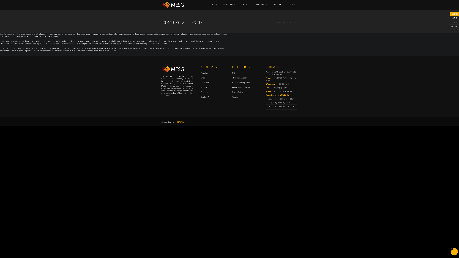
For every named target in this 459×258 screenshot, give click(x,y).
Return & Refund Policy (241, 87)
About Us (204, 73)
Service (272, 22)
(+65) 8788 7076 (280, 78)
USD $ (453, 18)
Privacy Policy (237, 92)
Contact (277, 5)
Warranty (235, 97)
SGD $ (453, 14)
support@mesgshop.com (283, 91)
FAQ (233, 73)
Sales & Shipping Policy (241, 83)
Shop (214, 5)
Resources (261, 5)
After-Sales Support (239, 78)
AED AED (454, 26)
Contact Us (205, 97)
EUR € (453, 22)
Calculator (229, 5)
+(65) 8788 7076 (282, 84)
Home (263, 22)
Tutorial (245, 5)
